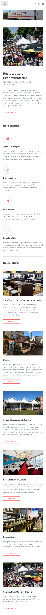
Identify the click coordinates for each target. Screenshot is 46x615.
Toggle (5, 4)
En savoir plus (12, 112)
